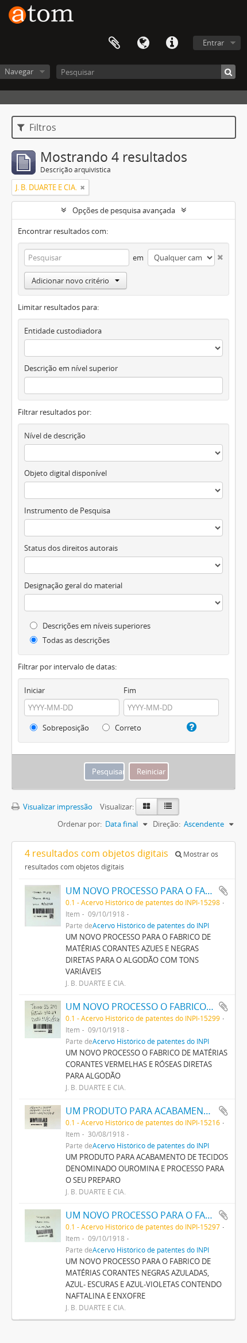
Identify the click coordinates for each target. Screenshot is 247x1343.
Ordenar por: (79, 824)
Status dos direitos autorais (71, 548)
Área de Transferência (114, 43)
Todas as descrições (75, 640)
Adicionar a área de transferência (223, 890)
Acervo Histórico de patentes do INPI (150, 925)
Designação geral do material (73, 585)
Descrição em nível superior (71, 368)
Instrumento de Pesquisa (67, 510)
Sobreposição (65, 727)
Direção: (166, 824)
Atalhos (171, 43)
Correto (127, 727)
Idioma (143, 43)
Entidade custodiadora (63, 331)
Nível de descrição (55, 435)
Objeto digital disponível (65, 473)
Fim (130, 690)
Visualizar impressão (56, 806)
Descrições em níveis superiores (95, 626)
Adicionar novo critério (70, 280)
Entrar (213, 42)
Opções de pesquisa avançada (123, 210)
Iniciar (34, 690)
